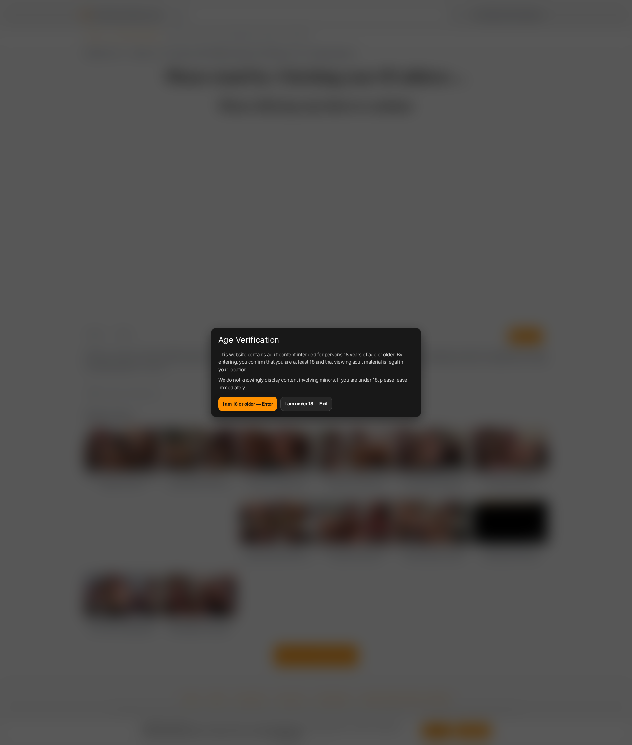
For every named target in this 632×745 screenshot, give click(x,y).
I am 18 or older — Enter (248, 404)
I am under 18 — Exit (306, 403)
